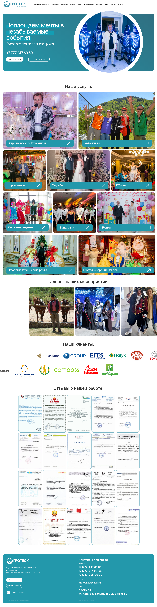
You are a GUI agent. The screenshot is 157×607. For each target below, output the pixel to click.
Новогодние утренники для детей (101, 270)
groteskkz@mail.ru (89, 582)
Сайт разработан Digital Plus (86, 600)
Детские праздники (89, 4)
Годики (106, 4)
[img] (40, 120)
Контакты (120, 4)
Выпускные (99, 4)
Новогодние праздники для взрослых (27, 270)
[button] (14, 59)
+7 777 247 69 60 (19, 53)
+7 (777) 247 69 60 (89, 567)
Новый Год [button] (112, 4)
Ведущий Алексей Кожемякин (41, 4)
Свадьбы (72, 4)
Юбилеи (79, 4)
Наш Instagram (18, 593)
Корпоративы (64, 4)
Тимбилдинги (55, 4)
